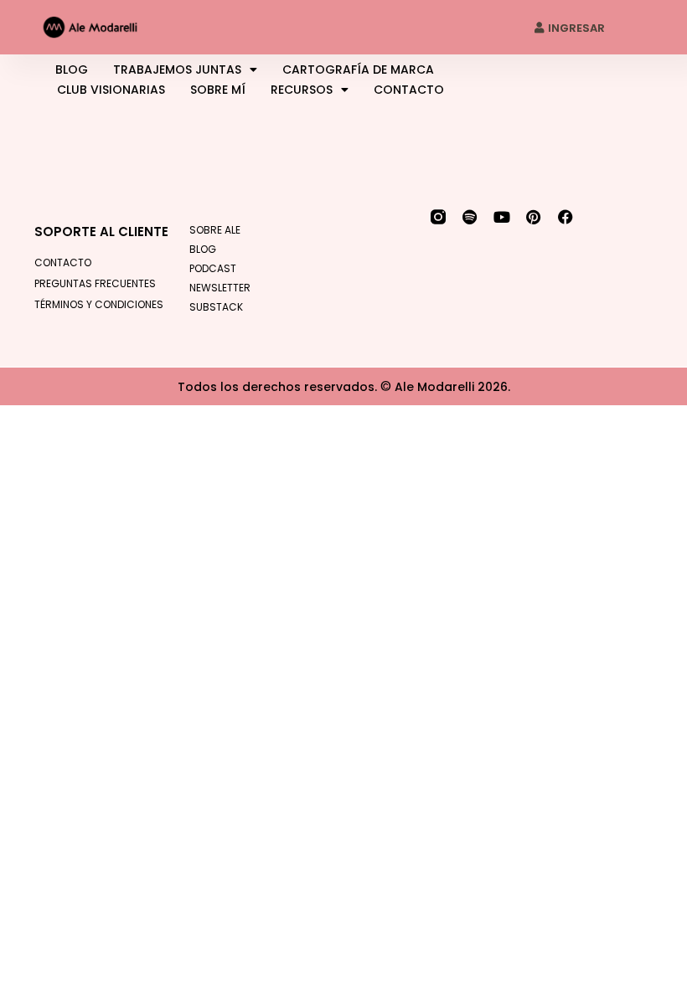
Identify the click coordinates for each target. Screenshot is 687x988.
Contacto (409, 89)
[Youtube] (501, 216)
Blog (71, 69)
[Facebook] (565, 216)
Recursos (302, 89)
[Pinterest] (533, 216)
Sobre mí (217, 89)
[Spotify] (470, 216)
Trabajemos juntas (177, 69)
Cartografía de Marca (358, 69)
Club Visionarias (111, 89)
